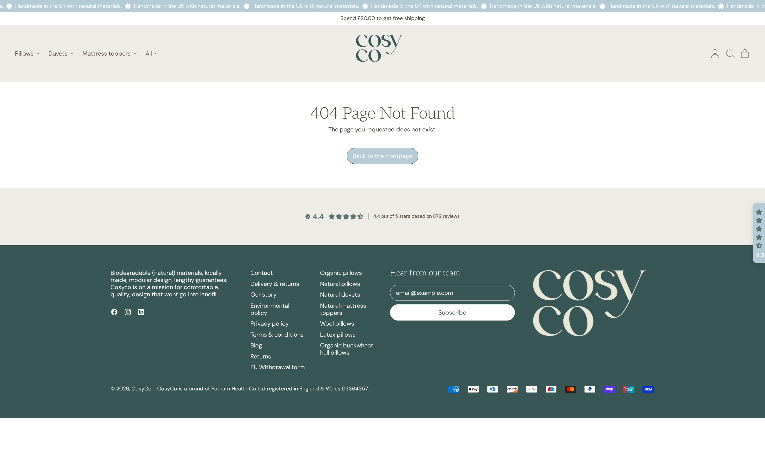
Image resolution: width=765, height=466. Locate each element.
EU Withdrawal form (277, 367)
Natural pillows (340, 284)
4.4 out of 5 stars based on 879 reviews (416, 216)
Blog (256, 345)
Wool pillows (337, 323)
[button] (730, 53)
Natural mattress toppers (343, 309)
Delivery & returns (274, 284)
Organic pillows (341, 273)
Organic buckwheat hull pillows (346, 348)
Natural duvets (340, 294)
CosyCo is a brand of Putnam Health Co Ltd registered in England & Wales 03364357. (263, 388)
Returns (260, 356)
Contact (261, 273)
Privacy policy (269, 323)
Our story (263, 294)
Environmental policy (269, 309)
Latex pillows (338, 334)
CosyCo (141, 388)
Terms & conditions (277, 334)
